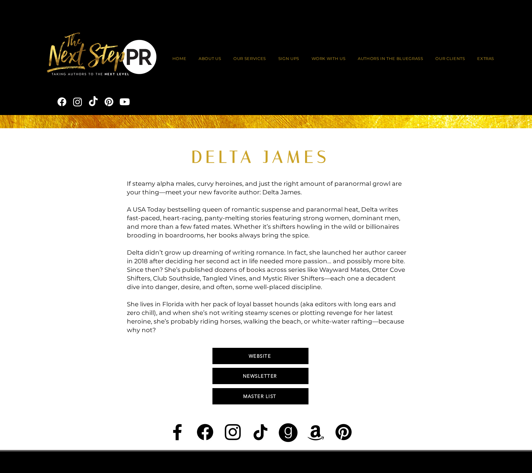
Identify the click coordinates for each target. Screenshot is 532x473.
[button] (329, 58)
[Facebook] (62, 102)
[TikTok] (93, 102)
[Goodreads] (288, 432)
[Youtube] (125, 102)
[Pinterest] (109, 102)
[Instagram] (77, 102)
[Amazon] (316, 432)
